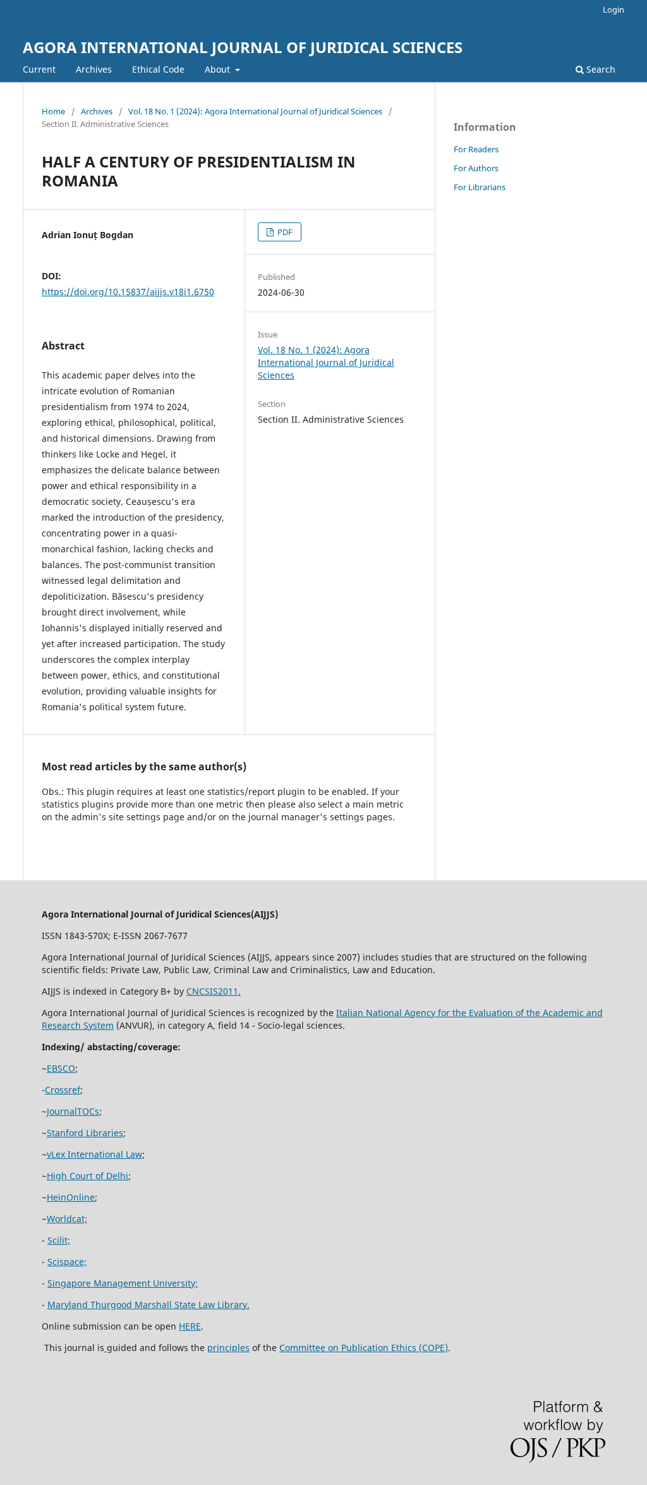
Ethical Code (158, 69)
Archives (94, 69)
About (219, 69)
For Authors (476, 168)
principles (228, 1348)
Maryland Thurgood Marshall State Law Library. (148, 1305)
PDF (284, 232)
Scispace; (67, 1262)
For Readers (476, 149)
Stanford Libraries (85, 1133)
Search (599, 69)
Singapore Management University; (122, 1283)
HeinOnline (71, 1197)
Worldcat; (67, 1219)
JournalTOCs (73, 1111)
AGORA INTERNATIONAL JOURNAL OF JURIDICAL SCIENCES (243, 47)
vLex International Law (94, 1154)
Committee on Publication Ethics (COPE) (363, 1348)
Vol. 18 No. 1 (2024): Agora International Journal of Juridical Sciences (255, 111)
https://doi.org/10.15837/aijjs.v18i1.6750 (128, 292)
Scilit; (58, 1240)
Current (39, 69)
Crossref (62, 1090)
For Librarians (479, 187)
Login (613, 9)
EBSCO (61, 1068)
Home (53, 111)
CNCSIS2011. (213, 991)
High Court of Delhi (87, 1176)
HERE (190, 1326)
